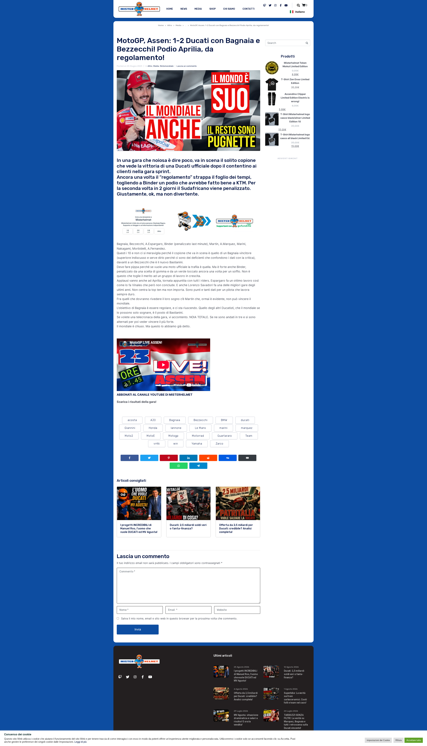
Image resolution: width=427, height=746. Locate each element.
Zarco (219, 443)
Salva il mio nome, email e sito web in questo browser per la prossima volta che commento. (179, 618)
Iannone (176, 428)
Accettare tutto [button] (413, 740)
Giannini (130, 428)
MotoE (151, 435)
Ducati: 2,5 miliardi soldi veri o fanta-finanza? (294, 674)
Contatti (249, 9)
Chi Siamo (229, 9)
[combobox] (297, 11)
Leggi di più (80, 741)
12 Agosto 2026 (291, 667)
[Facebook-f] (280, 5)
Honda (153, 428)
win (175, 443)
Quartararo (225, 435)
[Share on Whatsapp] (179, 466)
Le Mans (200, 428)
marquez (247, 428)
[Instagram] (275, 5)
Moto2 (129, 435)
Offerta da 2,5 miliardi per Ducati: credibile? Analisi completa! (246, 696)
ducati (245, 420)
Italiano (300, 11)
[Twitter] (270, 5)
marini (224, 428)
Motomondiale (166, 66)
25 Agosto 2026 (241, 667)
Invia (137, 629)
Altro (150, 66)
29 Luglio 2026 (241, 711)
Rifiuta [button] (398, 740)
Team (248, 435)
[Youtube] (286, 5)
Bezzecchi (200, 420)
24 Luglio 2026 (291, 711)
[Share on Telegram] (198, 466)
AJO (153, 420)
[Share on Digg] (228, 458)
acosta (132, 420)
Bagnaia (174, 420)
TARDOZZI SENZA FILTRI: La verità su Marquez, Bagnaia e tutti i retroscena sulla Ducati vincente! (296, 721)
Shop (212, 9)
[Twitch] (264, 5)
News (183, 9)
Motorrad (198, 435)
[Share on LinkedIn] (188, 458)
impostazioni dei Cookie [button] (378, 740)
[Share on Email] (247, 458)
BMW (224, 420)
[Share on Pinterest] (169, 458)
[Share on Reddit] (208, 458)
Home (169, 9)
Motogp (173, 435)
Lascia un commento (187, 66)
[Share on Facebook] (130, 458)
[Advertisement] (287, 221)
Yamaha (196, 443)
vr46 (157, 443)
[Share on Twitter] (149, 458)
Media (198, 9)
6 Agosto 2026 (241, 689)
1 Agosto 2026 (290, 689)
